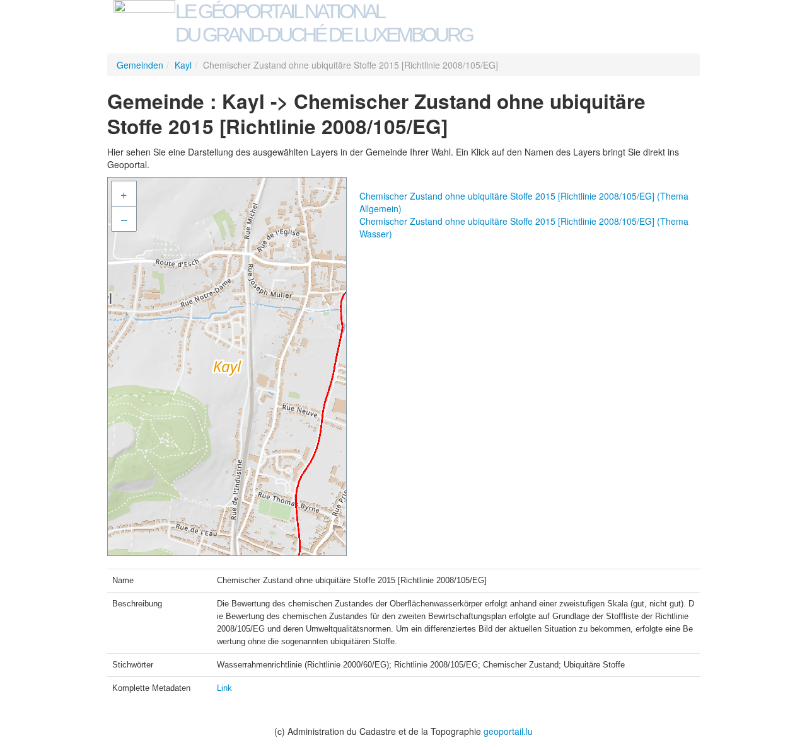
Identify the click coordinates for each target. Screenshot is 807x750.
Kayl (183, 65)
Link (224, 688)
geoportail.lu (508, 731)
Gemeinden (140, 65)
